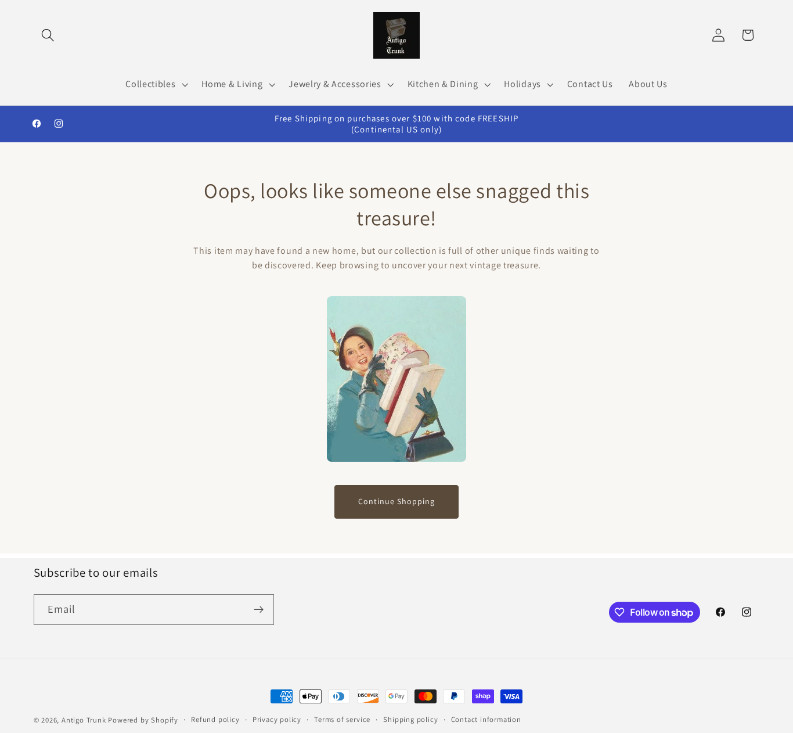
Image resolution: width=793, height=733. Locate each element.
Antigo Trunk (84, 720)
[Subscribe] (258, 610)
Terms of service (342, 719)
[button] (48, 35)
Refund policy (215, 719)
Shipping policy (410, 719)
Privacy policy (277, 719)
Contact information (486, 719)
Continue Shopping (396, 501)
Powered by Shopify (143, 720)
